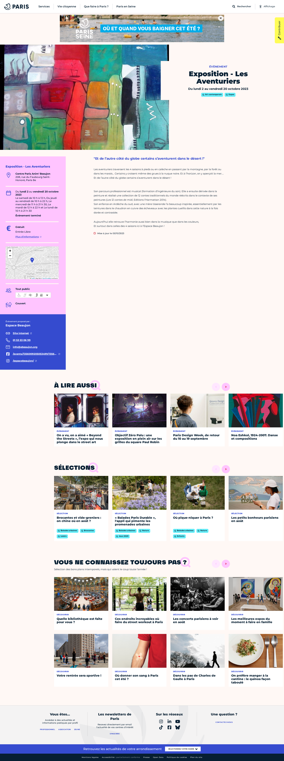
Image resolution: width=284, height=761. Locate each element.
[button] (32, 260)
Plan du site (196, 757)
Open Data (158, 757)
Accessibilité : (121, 757)
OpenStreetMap (46, 278)
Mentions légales (90, 757)
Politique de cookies (177, 757)
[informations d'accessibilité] (33, 295)
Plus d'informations (27, 236)
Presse (146, 757)
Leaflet (33, 278)
